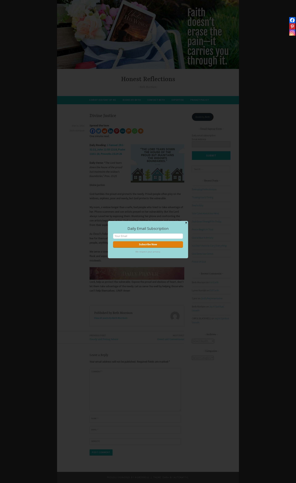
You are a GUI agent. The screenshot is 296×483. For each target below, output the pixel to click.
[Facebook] (292, 20)
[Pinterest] (292, 26)
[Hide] (295, 38)
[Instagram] (292, 32)
